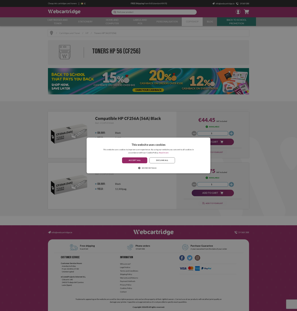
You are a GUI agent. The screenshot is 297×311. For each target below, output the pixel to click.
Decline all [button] (162, 160)
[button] (148, 168)
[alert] (148, 155)
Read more (164, 153)
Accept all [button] (135, 160)
